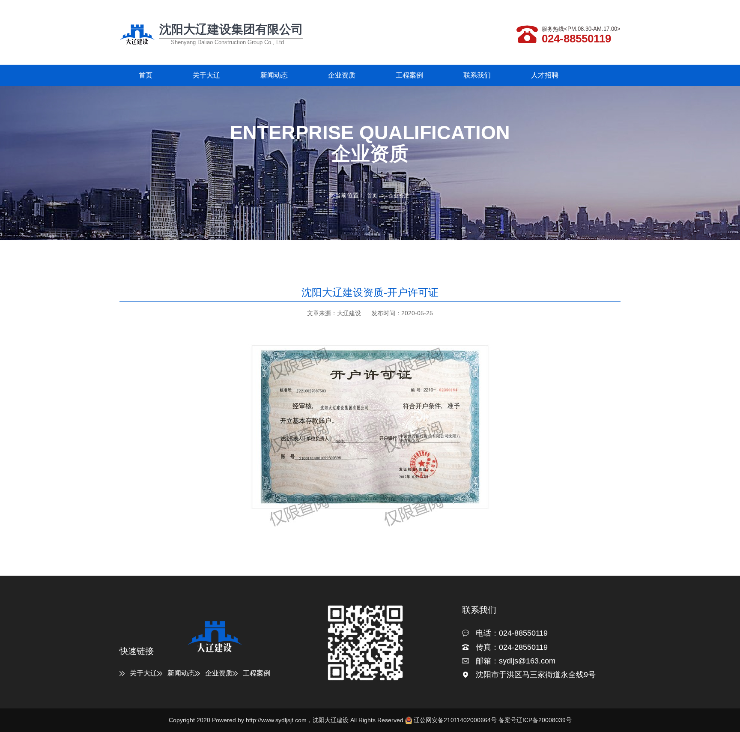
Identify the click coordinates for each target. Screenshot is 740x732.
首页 (145, 75)
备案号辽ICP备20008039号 (535, 720)
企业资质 (341, 75)
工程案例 (409, 75)
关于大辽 (206, 75)
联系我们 (477, 75)
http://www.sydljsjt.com (276, 720)
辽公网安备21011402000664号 (455, 720)
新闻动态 (274, 75)
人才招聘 (544, 75)
